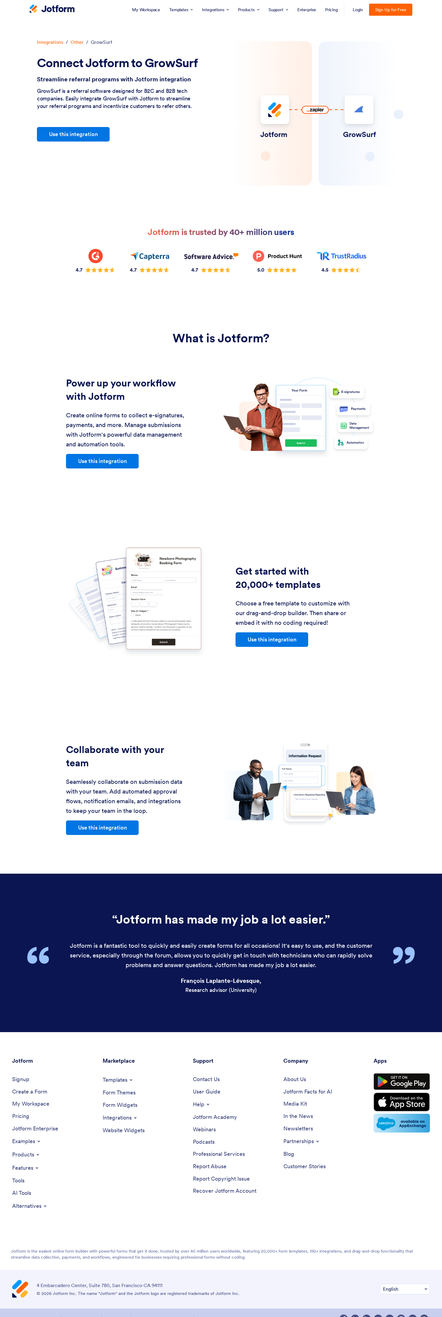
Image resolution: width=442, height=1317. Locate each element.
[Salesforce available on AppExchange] (402, 1142)
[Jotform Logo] (52, 28)
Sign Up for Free (390, 29)
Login (358, 29)
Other (77, 61)
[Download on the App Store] (402, 1121)
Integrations (50, 61)
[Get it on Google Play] (402, 1101)
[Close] (432, 10)
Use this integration (73, 153)
